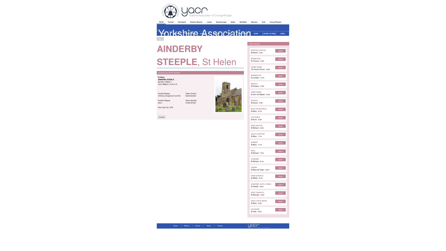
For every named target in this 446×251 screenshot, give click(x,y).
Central (171, 22)
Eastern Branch (196, 22)
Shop (256, 33)
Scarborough (221, 22)
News (209, 226)
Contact (162, 117)
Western (254, 22)
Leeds (209, 22)
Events (203, 33)
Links (282, 33)
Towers (216, 33)
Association (189, 33)
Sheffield (243, 22)
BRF (229, 33)
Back (161, 39)
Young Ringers (275, 22)
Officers (177, 33)
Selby (233, 22)
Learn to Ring (269, 33)
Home (163, 33)
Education (243, 33)
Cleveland (182, 22)
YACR (161, 22)
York (263, 22)
